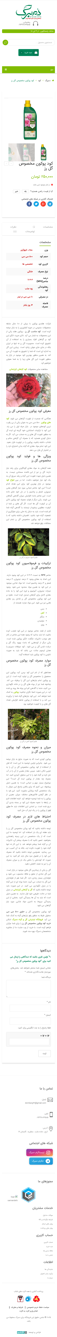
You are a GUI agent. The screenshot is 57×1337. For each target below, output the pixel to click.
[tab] (48, 229)
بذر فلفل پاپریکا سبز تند (6, 164)
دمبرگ (48, 80)
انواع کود (10, 480)
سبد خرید (49, 1246)
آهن (42, 613)
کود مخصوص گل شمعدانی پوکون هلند (11, 164)
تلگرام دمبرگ (38, 1161)
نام (49, 1002)
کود (39, 80)
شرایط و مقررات (17, 1307)
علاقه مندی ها (48, 1250)
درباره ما (50, 1278)
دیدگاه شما (46, 977)
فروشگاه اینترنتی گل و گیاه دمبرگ (27, 919)
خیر (16, 191)
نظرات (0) (13, 229)
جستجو (5, 42)
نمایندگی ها (49, 1269)
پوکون (16, 692)
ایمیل (47, 1015)
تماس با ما (49, 1255)
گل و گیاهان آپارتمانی (22, 889)
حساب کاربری (48, 1242)
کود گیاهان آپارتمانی (18, 369)
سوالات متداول (48, 1215)
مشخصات (48, 227)
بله (25, 191)
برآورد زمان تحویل (46, 1273)
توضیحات (30, 231)
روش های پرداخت (46, 1228)
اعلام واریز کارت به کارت (28, 1311)
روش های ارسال (47, 1224)
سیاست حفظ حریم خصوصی (38, 1307)
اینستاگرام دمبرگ (37, 1152)
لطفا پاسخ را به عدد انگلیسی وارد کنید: (34, 1028)
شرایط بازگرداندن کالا (46, 1219)
